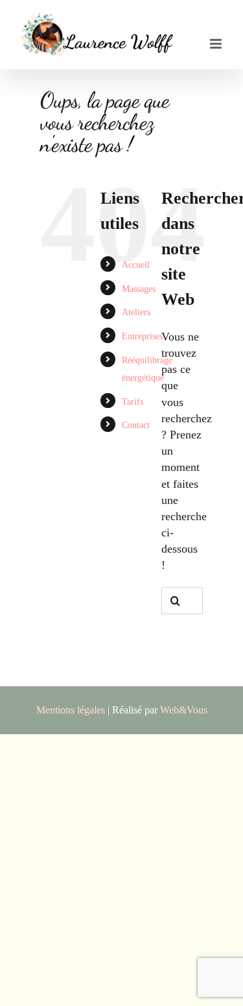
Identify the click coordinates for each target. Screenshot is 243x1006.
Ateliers (136, 312)
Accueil (136, 265)
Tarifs (132, 402)
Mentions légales (70, 709)
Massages (139, 289)
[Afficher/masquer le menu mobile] (217, 44)
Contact (136, 425)
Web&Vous (183, 709)
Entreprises (142, 336)
